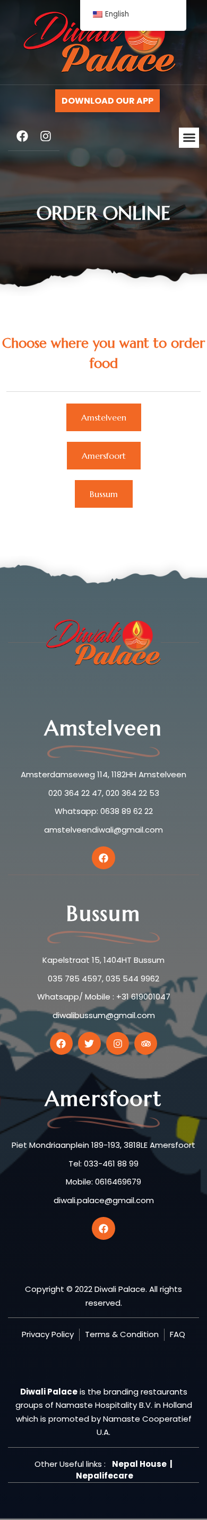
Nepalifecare (104, 1475)
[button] (189, 138)
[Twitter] (89, 1043)
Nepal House (139, 1463)
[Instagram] (45, 136)
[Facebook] (22, 136)
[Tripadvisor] (145, 1043)
